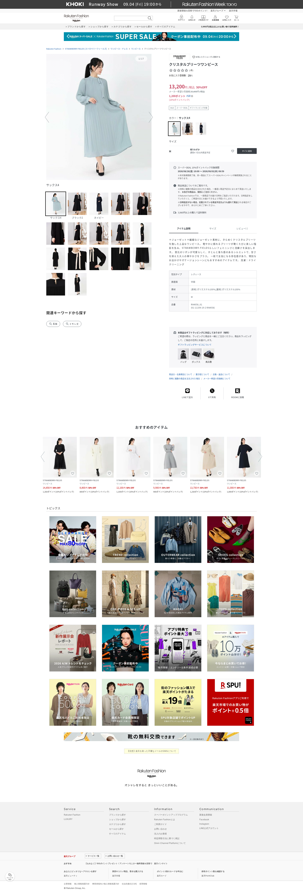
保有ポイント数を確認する (213, 871)
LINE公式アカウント (209, 828)
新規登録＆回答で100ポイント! (192, 10)
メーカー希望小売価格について (216, 378)
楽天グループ (217, 10)
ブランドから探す (117, 814)
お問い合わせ (160, 829)
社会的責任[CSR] (129, 884)
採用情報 (143, 884)
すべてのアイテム (117, 833)
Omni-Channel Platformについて (170, 843)
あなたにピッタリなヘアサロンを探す (80, 871)
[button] (99, 117)
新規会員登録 (205, 814)
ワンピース (136, 48)
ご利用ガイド (160, 824)
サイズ (212, 228)
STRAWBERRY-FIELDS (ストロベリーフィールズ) (86, 48)
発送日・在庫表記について (180, 374)
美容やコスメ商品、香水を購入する (127, 871)
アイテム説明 (183, 228)
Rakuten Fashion (53, 48)
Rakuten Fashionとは (164, 819)
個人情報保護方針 (82, 884)
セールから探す (116, 829)
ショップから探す (117, 819)
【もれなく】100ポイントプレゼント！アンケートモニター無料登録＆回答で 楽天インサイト (126, 863)
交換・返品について (221, 374)
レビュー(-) (242, 228)
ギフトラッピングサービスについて (194, 344)
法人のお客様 (160, 833)
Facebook (204, 819)
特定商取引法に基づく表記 (166, 838)
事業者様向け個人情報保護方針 (105, 884)
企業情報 (68, 884)
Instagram (204, 823)
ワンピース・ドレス (119, 48)
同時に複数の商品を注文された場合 (184, 378)
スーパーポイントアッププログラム (171, 814)
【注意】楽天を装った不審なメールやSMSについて (151, 751)
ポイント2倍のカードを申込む (170, 871)
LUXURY (68, 819)
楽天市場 (233, 10)
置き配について (202, 374)
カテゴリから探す (117, 824)
